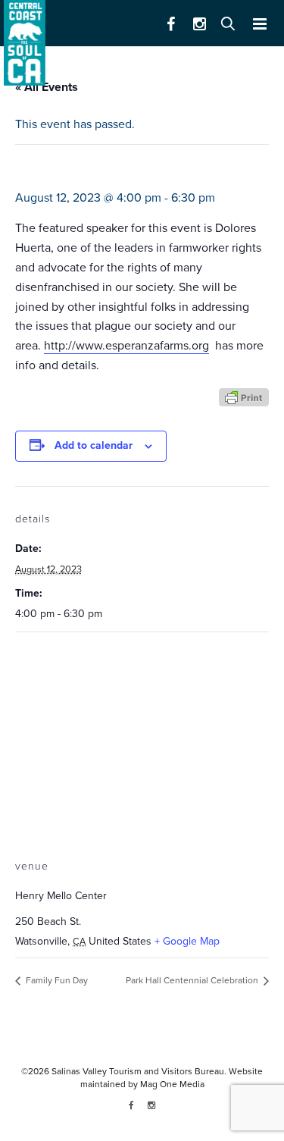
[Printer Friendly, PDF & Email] (244, 396)
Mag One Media (172, 1084)
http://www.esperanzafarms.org (126, 345)
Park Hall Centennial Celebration (193, 980)
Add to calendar (94, 445)
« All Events (46, 87)
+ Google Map (187, 941)
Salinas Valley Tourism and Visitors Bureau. (137, 1071)
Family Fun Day (55, 980)
